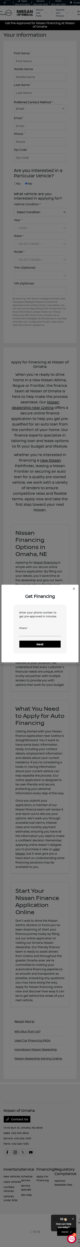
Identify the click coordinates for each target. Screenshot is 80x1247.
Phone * (23, 628)
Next (40, 644)
